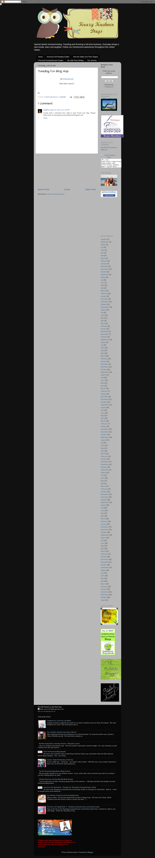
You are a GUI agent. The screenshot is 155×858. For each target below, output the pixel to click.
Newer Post (43, 189)
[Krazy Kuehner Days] (109, 157)
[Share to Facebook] (81, 97)
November (104, 269)
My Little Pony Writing (75, 60)
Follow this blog (109, 195)
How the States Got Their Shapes (85, 57)
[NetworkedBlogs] (109, 192)
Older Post (90, 189)
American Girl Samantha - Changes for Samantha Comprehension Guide (69, 787)
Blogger (90, 852)
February (104, 261)
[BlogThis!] (77, 97)
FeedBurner (109, 87)
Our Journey (92, 60)
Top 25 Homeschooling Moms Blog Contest (54, 771)
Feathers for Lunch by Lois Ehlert (59, 721)
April (102, 255)
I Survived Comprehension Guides (50, 60)
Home (40, 57)
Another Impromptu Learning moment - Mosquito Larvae (59, 743)
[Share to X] (79, 97)
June (102, 250)
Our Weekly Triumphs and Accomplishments (63, 795)
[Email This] (75, 97)
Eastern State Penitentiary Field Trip (60, 760)
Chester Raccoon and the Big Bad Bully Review (56, 779)
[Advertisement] (67, 171)
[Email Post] (70, 97)
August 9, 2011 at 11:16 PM (59, 110)
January (104, 264)
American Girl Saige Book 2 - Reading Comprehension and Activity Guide (73, 807)
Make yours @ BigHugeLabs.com (46, 711)
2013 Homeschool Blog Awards (54, 751)
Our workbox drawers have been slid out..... (62, 732)
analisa (46, 110)
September (105, 242)
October (104, 239)
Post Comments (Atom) (56, 194)
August (103, 244)
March (103, 258)
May (102, 253)
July (102, 247)
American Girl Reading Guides (58, 57)
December (104, 266)
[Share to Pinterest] (83, 97)
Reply (45, 118)
